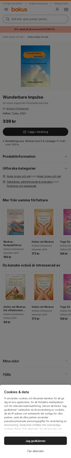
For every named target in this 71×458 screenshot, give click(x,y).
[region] (35, 421)
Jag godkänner (36, 441)
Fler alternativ (35, 451)
